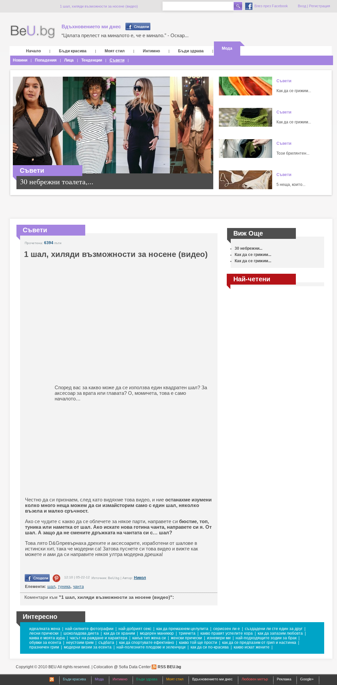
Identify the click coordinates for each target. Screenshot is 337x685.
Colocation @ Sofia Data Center (122, 667)
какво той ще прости (198, 642)
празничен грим (44, 647)
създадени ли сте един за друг (273, 628)
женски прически (186, 638)
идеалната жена (44, 628)
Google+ (307, 679)
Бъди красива (73, 51)
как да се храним (119, 633)
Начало (33, 51)
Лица (69, 60)
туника (64, 586)
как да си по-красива (210, 647)
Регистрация (319, 6)
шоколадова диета (81, 633)
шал (51, 586)
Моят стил (115, 51)
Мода (227, 48)
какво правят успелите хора (226, 633)
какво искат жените (252, 647)
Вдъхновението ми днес (91, 26)
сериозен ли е (226, 628)
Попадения (46, 60)
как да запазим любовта (280, 633)
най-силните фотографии (89, 628)
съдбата (106, 642)
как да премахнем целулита (182, 628)
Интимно (151, 51)
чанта (78, 586)
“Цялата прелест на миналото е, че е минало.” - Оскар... (125, 35)
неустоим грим (79, 642)
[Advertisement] (76, 449)
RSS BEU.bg (169, 667)
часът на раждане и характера (98, 638)
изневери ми (219, 638)
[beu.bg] (32, 32)
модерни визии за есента (88, 647)
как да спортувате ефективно (146, 642)
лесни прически (44, 633)
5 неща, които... (290, 184)
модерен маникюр (157, 633)
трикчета (187, 633)
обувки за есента (45, 642)
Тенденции (91, 60)
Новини (20, 60)
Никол (140, 577)
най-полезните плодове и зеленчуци (151, 647)
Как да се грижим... (293, 91)
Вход (302, 6)
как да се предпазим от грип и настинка (259, 642)
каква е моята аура (47, 638)
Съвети (117, 60)
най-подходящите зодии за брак (266, 638)
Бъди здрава (191, 51)
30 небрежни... (248, 248)
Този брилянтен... (292, 153)
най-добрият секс (134, 628)
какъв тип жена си (149, 638)
